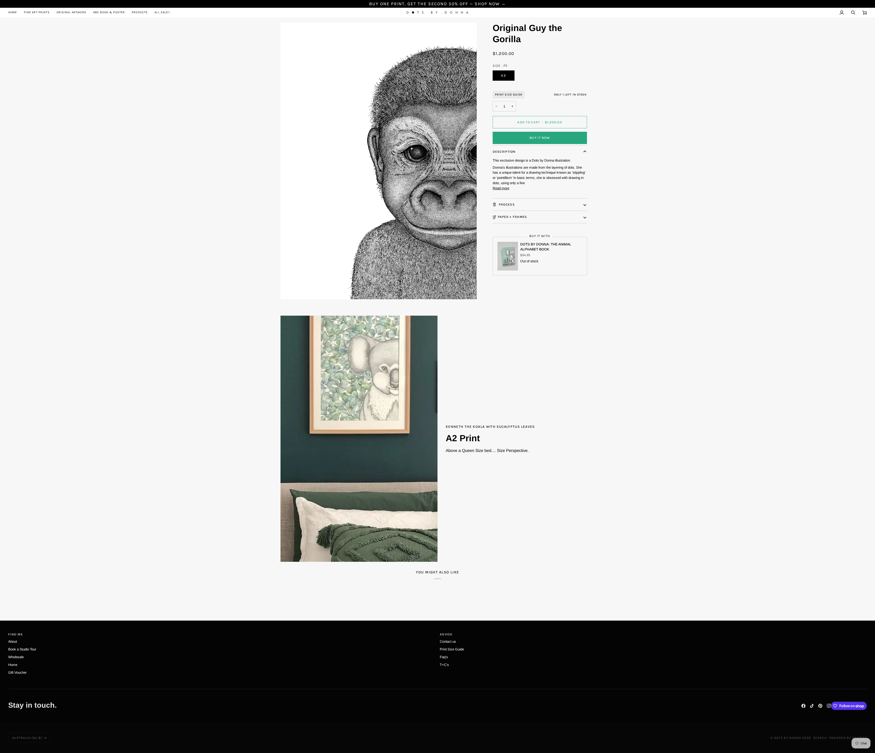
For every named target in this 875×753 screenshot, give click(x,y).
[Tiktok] (812, 706)
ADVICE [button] (446, 634)
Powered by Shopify (848, 738)
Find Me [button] (15, 634)
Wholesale (16, 657)
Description (504, 152)
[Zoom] (379, 161)
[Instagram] (829, 706)
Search (820, 738)
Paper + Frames (512, 217)
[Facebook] (803, 706)
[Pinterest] (820, 706)
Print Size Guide (508, 94)
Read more (501, 188)
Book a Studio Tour (22, 649)
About (12, 641)
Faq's (444, 657)
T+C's (444, 665)
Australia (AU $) (27, 738)
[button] (37, 12)
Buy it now (540, 138)
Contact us (448, 641)
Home (12, 665)
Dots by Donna (787, 738)
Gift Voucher (17, 672)
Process (506, 204)
